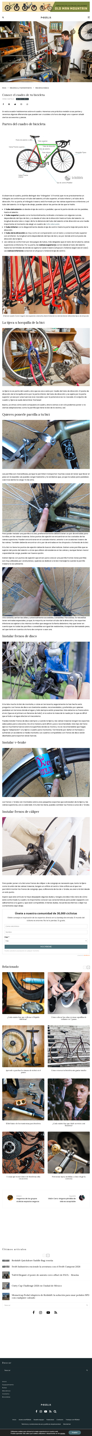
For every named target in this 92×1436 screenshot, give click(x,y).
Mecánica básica (22, 99)
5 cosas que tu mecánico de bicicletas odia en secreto (23, 1178)
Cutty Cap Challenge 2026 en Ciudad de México (37, 1285)
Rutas (4, 1388)
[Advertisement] (46, 1229)
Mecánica (6, 1391)
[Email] (21, 104)
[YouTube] (45, 1411)
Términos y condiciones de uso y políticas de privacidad (41, 1424)
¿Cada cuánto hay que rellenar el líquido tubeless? (23, 1018)
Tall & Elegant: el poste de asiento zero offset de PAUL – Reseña (45, 1275)
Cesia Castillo (8, 99)
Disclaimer (67, 1424)
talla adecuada (52, 224)
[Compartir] (3, 104)
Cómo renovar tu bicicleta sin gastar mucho (68, 1070)
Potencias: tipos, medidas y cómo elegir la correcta (68, 1178)
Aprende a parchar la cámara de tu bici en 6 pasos (23, 1071)
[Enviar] (15, 104)
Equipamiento (8, 1385)
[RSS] (50, 1411)
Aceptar (75, 1432)
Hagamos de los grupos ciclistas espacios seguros (27, 1199)
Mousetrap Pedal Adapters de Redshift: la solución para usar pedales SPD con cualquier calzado (50, 1296)
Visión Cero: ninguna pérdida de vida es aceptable (62, 1199)
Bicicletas (6, 1397)
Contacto (60, 1420)
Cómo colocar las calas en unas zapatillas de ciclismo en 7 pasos (68, 1018)
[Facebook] (36, 1411)
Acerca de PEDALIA (25, 1420)
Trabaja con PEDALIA (73, 1420)
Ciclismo (5, 1394)
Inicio (4, 1382)
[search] (87, 1305)
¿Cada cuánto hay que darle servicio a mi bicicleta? (68, 1125)
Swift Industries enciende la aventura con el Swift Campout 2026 (46, 1266)
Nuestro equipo (39, 1420)
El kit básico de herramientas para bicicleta (23, 1124)
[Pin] (9, 104)
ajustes (62, 1434)
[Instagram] (40, 1411)
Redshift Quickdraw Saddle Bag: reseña (32, 1260)
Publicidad (50, 1420)
